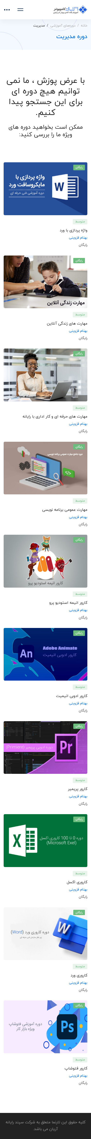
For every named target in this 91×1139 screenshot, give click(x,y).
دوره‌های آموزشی (62, 25)
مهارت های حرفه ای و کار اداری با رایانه (55, 416)
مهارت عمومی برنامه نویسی (64, 510)
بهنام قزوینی (78, 237)
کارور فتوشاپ (76, 1068)
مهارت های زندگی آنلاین (67, 323)
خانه (84, 25)
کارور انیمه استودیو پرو (68, 602)
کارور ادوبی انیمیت (71, 696)
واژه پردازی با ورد (73, 230)
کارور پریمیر (77, 789)
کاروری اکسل (77, 882)
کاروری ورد (79, 975)
